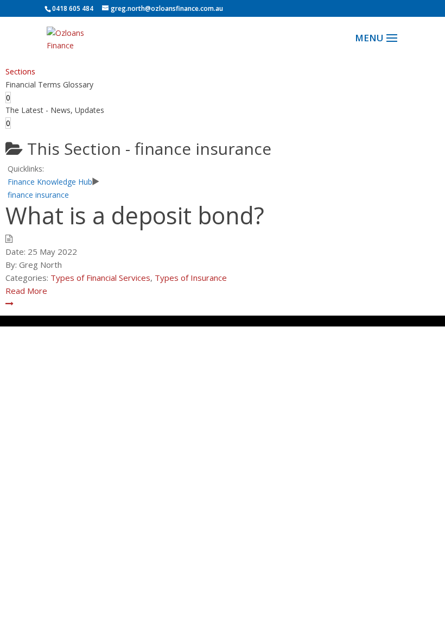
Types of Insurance (191, 277)
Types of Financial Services (100, 277)
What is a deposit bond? (134, 215)
